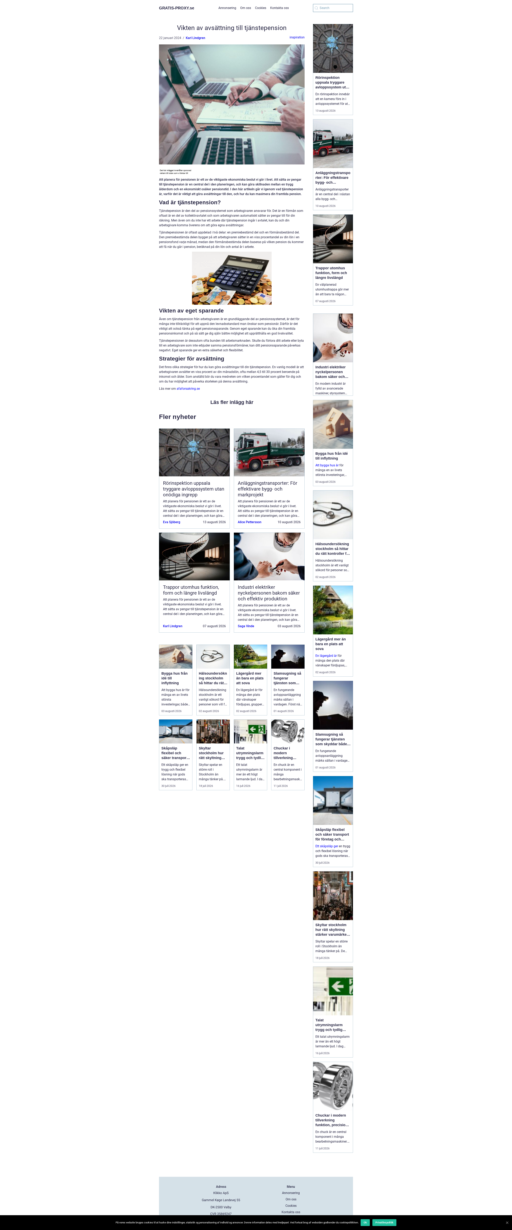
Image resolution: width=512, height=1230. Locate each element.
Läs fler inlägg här (231, 402)
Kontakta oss (279, 8)
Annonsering (227, 8)
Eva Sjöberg (171, 522)
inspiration (297, 37)
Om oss (245, 8)
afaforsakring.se (188, 389)
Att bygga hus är (327, 465)
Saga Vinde (246, 626)
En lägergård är (326, 656)
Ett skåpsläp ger (326, 846)
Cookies (260, 8)
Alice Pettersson (249, 522)
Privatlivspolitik (384, 1222)
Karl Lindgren (195, 38)
